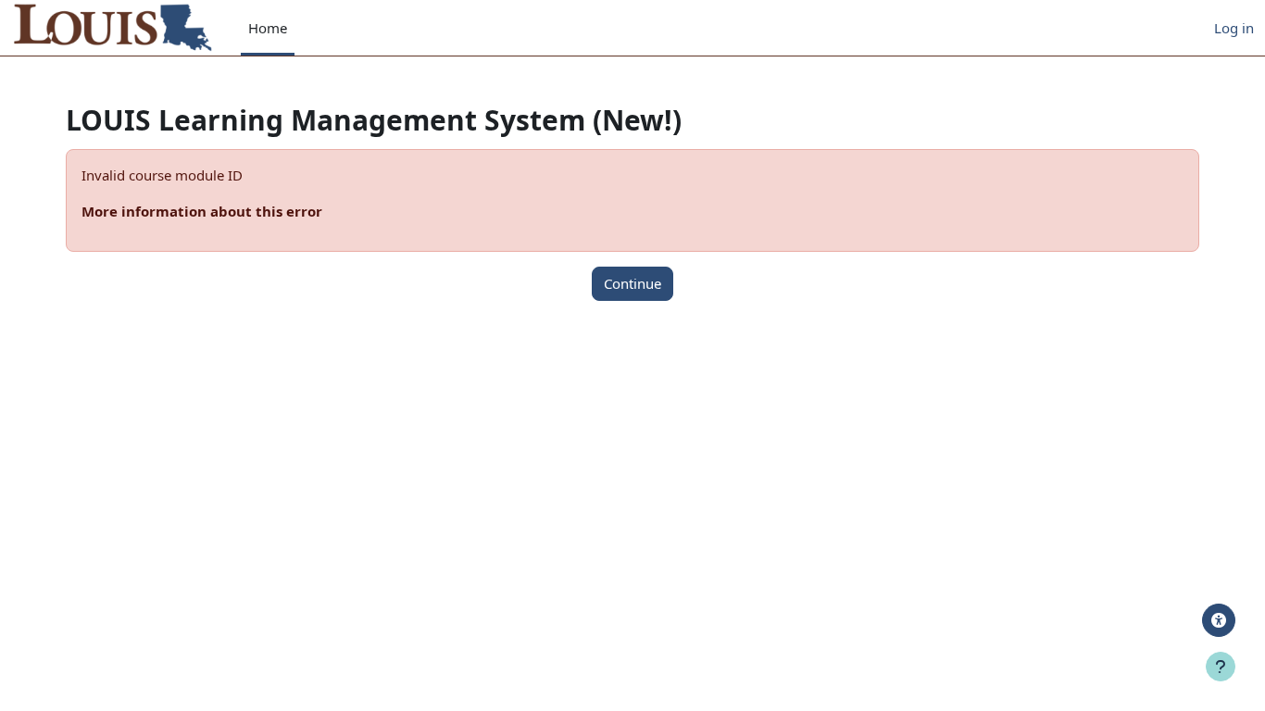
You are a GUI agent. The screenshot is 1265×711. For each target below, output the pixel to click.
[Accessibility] (1218, 620)
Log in (1234, 28)
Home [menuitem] (267, 28)
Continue (632, 283)
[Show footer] (1220, 666)
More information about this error (201, 211)
